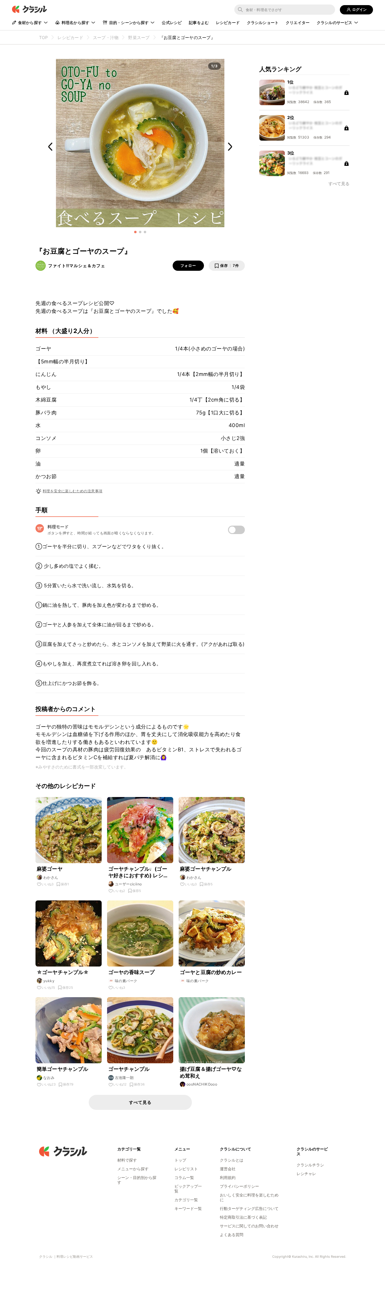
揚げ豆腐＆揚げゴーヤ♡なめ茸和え (211, 1072)
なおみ (48, 1077)
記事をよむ (199, 22)
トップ (180, 1160)
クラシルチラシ (310, 1164)
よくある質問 (231, 1234)
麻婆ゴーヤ (50, 869)
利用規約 (228, 1177)
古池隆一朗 (124, 1077)
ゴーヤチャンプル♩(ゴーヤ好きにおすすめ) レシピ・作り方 (137, 872)
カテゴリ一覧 (186, 1199)
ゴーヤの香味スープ (131, 972)
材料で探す (127, 1160)
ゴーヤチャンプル (128, 1069)
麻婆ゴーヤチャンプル (206, 869)
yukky (48, 981)
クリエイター (298, 22)
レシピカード (228, 22)
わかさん (50, 877)
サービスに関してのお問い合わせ (249, 1225)
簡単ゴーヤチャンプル (62, 1069)
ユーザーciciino (128, 884)
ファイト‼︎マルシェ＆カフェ (76, 265)
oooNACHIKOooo (201, 1084)
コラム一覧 (184, 1177)
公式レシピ (172, 22)
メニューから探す (133, 1168)
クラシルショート (263, 22)
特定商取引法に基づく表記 (243, 1217)
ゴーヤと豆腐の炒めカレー (211, 972)
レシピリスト (186, 1168)
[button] (135, 232)
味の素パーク (126, 981)
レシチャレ (306, 1173)
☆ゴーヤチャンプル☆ (63, 972)
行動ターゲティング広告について (249, 1208)
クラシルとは (231, 1160)
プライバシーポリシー (239, 1186)
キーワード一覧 (188, 1208)
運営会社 (228, 1168)
